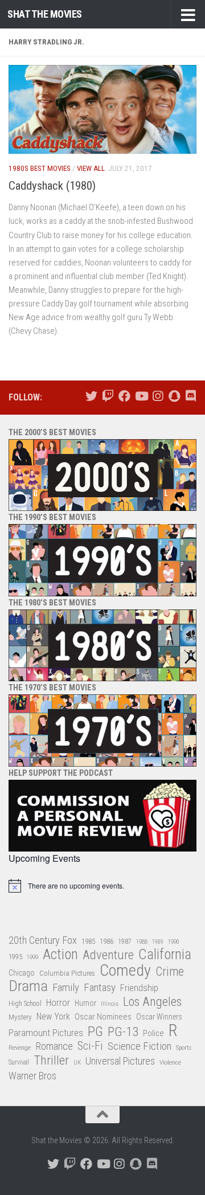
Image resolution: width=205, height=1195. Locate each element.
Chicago (22, 972)
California (164, 954)
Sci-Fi (90, 1046)
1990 (173, 942)
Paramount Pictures (46, 1032)
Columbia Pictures (67, 973)
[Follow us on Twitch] (108, 396)
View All (91, 168)
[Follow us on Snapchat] (174, 396)
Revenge (20, 1047)
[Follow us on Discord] (190, 396)
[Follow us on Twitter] (91, 396)
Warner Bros (32, 1076)
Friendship (139, 988)
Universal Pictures (120, 1061)
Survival (19, 1062)
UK (77, 1062)
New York (53, 1016)
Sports (183, 1047)
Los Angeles (152, 1001)
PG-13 (123, 1032)
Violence (170, 1062)
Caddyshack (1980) (52, 186)
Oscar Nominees (103, 1017)
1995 (15, 957)
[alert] (102, 886)
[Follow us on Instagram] (157, 396)
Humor (85, 1003)
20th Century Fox (43, 940)
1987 (125, 942)
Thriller (51, 1060)
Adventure (108, 955)
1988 (141, 942)
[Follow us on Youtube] (141, 396)
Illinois (109, 1004)
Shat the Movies (44, 14)
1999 (32, 957)
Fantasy (100, 987)
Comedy (125, 970)
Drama (28, 986)
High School (25, 1004)
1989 (157, 942)
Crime (169, 972)
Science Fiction (139, 1046)
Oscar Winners (159, 1016)
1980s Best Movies (40, 168)
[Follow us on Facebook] (124, 396)
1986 (106, 941)
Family (65, 987)
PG (95, 1031)
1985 (88, 941)
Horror (58, 1002)
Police (153, 1033)
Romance (54, 1046)
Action (60, 954)
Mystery (20, 1017)
